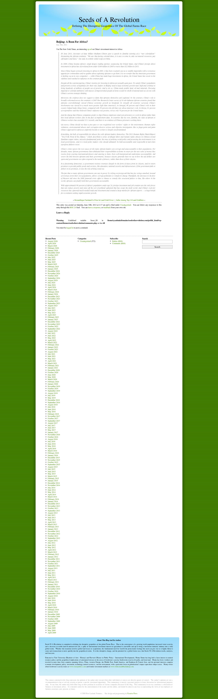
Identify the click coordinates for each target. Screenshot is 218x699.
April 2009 (52, 632)
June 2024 (52, 285)
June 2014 (52, 489)
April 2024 (52, 287)
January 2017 (53, 432)
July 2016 (51, 441)
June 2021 (52, 356)
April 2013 (52, 522)
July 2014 (51, 487)
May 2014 (52, 492)
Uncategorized (125, 204)
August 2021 (53, 351)
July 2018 (51, 407)
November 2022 (54, 324)
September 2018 (54, 402)
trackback (107, 207)
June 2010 (52, 600)
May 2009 (52, 630)
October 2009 (53, 618)
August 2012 (53, 540)
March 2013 (52, 524)
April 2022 (52, 340)
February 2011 (53, 582)
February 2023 (53, 317)
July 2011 (51, 570)
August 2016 (53, 439)
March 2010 (52, 607)
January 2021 (53, 367)
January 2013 (53, 529)
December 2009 (54, 614)
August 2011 (53, 568)
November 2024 (54, 273)
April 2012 (52, 549)
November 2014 (54, 485)
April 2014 (52, 494)
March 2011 (52, 579)
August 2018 (53, 404)
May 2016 (52, 446)
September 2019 (54, 390)
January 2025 (53, 268)
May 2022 (52, 337)
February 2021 (53, 365)
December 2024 (54, 271)
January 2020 (53, 384)
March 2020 (52, 379)
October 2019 (53, 388)
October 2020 (53, 372)
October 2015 (53, 462)
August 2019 (53, 393)
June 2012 (52, 545)
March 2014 (52, 496)
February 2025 (53, 266)
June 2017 (52, 427)
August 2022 (53, 331)
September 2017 (54, 420)
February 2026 (53, 248)
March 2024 (52, 289)
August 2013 (53, 513)
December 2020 (54, 370)
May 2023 (52, 312)
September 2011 (54, 565)
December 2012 (54, 531)
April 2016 (52, 448)
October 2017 (53, 418)
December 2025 (54, 252)
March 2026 (52, 245)
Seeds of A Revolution (109, 19)
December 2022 (54, 321)
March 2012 (52, 552)
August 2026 (53, 241)
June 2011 (52, 572)
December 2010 (54, 586)
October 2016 (53, 437)
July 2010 (51, 598)
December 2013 (54, 503)
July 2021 (51, 354)
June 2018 (52, 409)
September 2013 (54, 510)
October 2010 (53, 591)
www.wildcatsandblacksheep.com (122, 666)
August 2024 (53, 280)
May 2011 (52, 575)
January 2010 (53, 611)
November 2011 (54, 561)
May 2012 (52, 547)
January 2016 (53, 455)
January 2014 (53, 501)
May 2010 (52, 602)
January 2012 (53, 556)
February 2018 (53, 414)
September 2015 (54, 464)
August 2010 (53, 595)
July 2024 (51, 282)
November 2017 (54, 416)
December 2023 (54, 296)
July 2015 (51, 469)
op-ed (89, 49)
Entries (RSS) (117, 241)
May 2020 (52, 377)
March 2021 (52, 363)
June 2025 (52, 259)
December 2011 (54, 559)
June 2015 (52, 471)
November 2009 (54, 616)
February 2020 (53, 381)
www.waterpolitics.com (77, 666)
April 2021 (52, 360)
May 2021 (52, 358)
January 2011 (53, 584)
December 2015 (54, 457)
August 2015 (53, 466)
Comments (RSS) (119, 243)
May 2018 (52, 411)
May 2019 (52, 397)
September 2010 (54, 593)
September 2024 (54, 278)
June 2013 (52, 517)
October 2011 (53, 563)
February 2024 (53, 291)
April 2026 (52, 243)
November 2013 (54, 506)
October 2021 (53, 349)
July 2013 (51, 515)
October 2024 (53, 275)
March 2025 (52, 264)
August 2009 (53, 623)
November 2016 (54, 434)
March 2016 (52, 450)
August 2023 (53, 305)
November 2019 (54, 386)
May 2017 (52, 430)
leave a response (94, 207)
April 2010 (52, 605)
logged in (69, 227)
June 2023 (52, 310)
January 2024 (53, 294)
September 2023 (54, 303)
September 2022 (54, 328)
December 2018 (54, 400)
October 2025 (53, 255)
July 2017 (51, 425)
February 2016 (53, 453)
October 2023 (53, 301)
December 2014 (54, 483)
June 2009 (52, 628)
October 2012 (53, 536)
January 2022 (53, 347)
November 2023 (54, 298)
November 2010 (54, 588)
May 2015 (52, 473)
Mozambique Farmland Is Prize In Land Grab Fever (94, 200)
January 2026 (53, 250)
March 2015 (52, 476)
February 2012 (53, 554)
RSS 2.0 (73, 207)
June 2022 (52, 335)
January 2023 (53, 319)
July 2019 (51, 395)
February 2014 (53, 499)
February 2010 (53, 609)
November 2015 (54, 460)
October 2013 (53, 508)
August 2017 (53, 423)
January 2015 (53, 480)
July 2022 (51, 333)
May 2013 (52, 519)
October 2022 (53, 326)
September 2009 (54, 621)
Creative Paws (132, 693)
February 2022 (53, 344)
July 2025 (51, 257)
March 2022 (52, 342)
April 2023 (52, 314)
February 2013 (53, 526)
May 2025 (52, 262)
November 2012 (54, 533)
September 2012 (54, 538)
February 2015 (53, 478)
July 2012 (51, 542)
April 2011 (52, 577)
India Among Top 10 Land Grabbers (130, 200)
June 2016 (52, 443)
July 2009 (51, 625)
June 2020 (52, 374)
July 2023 (51, 308)
